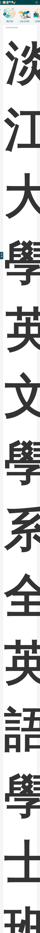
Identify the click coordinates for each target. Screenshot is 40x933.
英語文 (14, 27)
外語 (8, 27)
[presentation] (4, 14)
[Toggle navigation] (37, 2)
